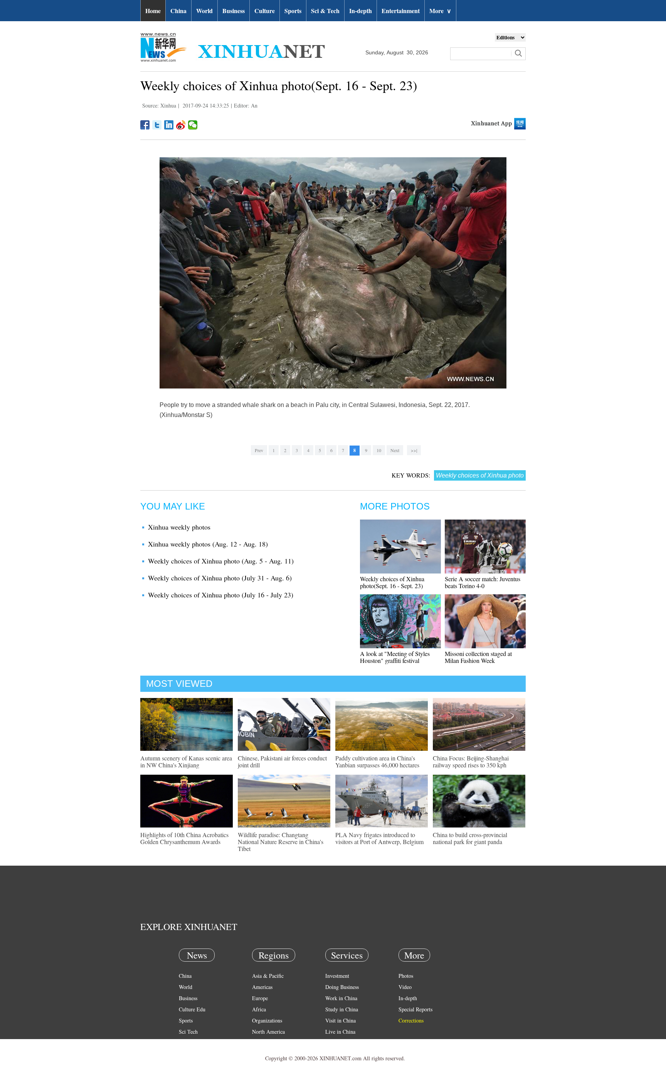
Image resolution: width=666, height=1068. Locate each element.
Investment (337, 975)
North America (268, 1031)
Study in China (341, 1009)
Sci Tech (188, 1031)
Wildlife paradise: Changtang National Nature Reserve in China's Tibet (280, 842)
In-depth (360, 10)
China (178, 10)
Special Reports (415, 1009)
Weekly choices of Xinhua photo (480, 475)
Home (153, 10)
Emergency (337, 1042)
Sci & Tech (325, 10)
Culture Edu (192, 1009)
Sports (292, 10)
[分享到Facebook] (145, 125)
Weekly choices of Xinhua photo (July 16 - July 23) (220, 594)
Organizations (267, 1020)
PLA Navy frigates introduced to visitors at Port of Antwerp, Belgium (379, 838)
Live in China (340, 1031)
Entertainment (401, 10)
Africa (259, 1009)
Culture (264, 10)
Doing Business (342, 987)
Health (186, 1042)
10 (379, 450)
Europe (260, 998)
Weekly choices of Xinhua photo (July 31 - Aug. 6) (220, 577)
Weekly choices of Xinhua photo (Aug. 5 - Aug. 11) (221, 560)
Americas (262, 987)
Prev (259, 450)
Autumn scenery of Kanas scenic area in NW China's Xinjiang (186, 761)
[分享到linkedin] (169, 125)
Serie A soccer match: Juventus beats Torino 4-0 (482, 582)
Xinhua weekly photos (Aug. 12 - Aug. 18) (208, 543)
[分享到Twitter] (157, 125)
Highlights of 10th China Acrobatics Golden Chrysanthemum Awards (184, 838)
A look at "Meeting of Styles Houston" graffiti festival (395, 656)
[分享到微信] (193, 125)
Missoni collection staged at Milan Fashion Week (478, 656)
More (440, 10)
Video (405, 987)
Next (394, 450)
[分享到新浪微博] (181, 125)
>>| (414, 450)
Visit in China (340, 1020)
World (204, 10)
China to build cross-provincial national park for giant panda (470, 838)
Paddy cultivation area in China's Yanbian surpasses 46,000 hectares (377, 761)
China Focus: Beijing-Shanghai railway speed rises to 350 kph (471, 761)
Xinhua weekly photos (179, 526)
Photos (406, 975)
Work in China (341, 998)
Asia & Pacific (268, 975)
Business (233, 10)
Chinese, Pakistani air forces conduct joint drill (282, 761)
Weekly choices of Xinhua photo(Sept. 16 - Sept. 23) (392, 582)
